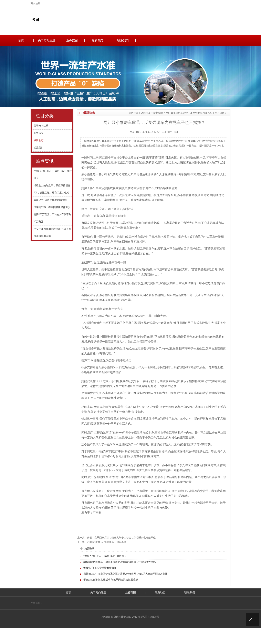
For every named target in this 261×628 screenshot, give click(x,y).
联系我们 (123, 40)
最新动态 (97, 40)
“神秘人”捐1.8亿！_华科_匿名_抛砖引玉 (104, 556)
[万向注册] (36, 23)
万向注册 (146, 112)
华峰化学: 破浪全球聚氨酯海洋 (50, 200)
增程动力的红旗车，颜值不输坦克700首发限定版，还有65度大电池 (119, 561)
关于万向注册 (46, 40)
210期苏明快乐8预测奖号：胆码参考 (106, 542)
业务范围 (72, 40)
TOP (252, 619)
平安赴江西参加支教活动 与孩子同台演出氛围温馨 (110, 579)
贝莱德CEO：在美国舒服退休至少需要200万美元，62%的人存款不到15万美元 (52, 214)
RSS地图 (142, 616)
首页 (21, 40)
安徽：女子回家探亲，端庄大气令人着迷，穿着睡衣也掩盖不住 (121, 537)
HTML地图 (153, 616)
